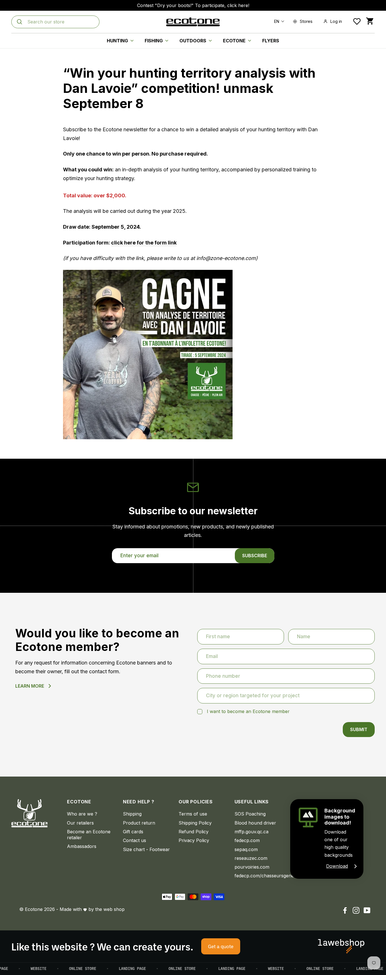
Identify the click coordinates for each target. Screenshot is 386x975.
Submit (358, 729)
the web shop (110, 909)
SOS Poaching (250, 814)
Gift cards (133, 831)
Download (337, 866)
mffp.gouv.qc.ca (251, 831)
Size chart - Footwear (146, 849)
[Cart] (369, 21)
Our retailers (80, 823)
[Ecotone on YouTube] (367, 910)
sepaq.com (246, 849)
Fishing (154, 40)
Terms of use (193, 814)
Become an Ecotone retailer (88, 834)
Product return (139, 823)
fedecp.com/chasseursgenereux (258, 875)
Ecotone (235, 40)
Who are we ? (82, 814)
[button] (278, 21)
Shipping (132, 814)
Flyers (270, 40)
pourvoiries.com (252, 867)
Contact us (134, 840)
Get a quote (220, 946)
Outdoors (193, 40)
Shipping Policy (195, 823)
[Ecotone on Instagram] (356, 910)
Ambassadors (81, 846)
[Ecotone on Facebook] (345, 910)
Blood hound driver (255, 823)
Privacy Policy (194, 840)
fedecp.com (247, 840)
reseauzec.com (251, 858)
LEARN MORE (29, 686)
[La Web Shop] (341, 946)
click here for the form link (144, 243)
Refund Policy (194, 831)
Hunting (118, 40)
